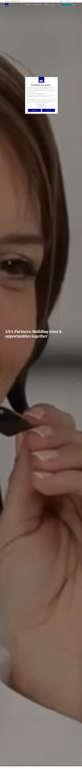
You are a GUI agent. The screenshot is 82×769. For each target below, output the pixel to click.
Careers (61, 1)
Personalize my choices (41, 105)
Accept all (48, 110)
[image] (6, 4)
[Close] (56, 78)
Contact (68, 1)
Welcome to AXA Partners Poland (12, 1)
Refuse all (34, 110)
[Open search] (75, 5)
